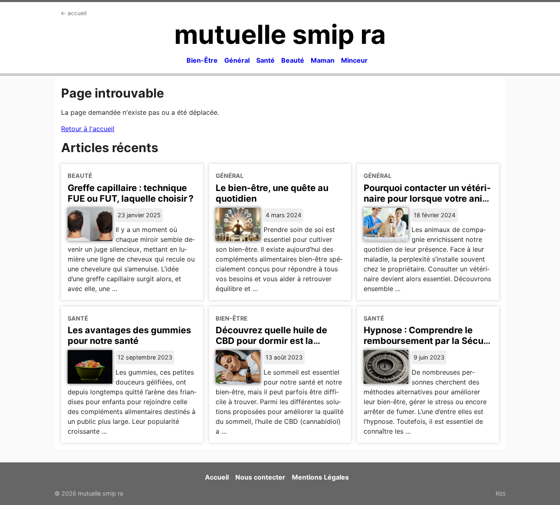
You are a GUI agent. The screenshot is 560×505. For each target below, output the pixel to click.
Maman (323, 60)
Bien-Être (202, 60)
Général (237, 60)
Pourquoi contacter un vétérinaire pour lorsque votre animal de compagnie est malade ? (427, 203)
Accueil (217, 477)
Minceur (354, 60)
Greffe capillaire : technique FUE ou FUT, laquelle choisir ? (130, 193)
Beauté (292, 60)
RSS (500, 493)
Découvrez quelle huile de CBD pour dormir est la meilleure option (271, 341)
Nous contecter (260, 477)
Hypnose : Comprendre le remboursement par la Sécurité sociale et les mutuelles (425, 341)
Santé (265, 60)
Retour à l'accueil (87, 129)
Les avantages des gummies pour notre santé (129, 335)
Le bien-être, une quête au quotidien (272, 193)
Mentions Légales (320, 477)
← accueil (74, 13)
